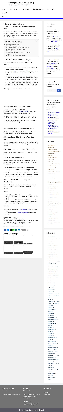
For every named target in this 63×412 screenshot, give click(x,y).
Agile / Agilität (51, 145)
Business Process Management (54, 151)
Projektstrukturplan (52, 337)
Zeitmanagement (52, 377)
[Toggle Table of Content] (36, 41)
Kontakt (5, 13)
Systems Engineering (53, 217)
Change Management (51, 153)
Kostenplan (51, 291)
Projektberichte (51, 315)
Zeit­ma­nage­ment (22, 212)
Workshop (50, 375)
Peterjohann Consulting (21, 2)
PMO (49, 303)
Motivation (56, 295)
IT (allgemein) (51, 171)
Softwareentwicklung (53, 359)
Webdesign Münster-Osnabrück (10, 394)
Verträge (50, 369)
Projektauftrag (51, 313)
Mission (56, 293)
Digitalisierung (50, 161)
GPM (56, 266)
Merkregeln (50, 293)
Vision (56, 369)
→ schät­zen (27, 71)
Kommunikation (51, 173)
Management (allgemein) (54, 182)
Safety (56, 351)
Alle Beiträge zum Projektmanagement (53, 115)
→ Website (55, 60)
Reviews (49, 349)
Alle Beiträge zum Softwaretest (52, 129)
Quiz (49, 343)
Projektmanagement (53, 193)
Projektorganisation (52, 323)
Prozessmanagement (52, 197)
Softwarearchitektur (52, 357)
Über (4, 9)
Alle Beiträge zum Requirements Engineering (52, 122)
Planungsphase (51, 301)
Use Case (50, 365)
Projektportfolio (51, 331)
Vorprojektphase (53, 373)
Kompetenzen (51, 287)
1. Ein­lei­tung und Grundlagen (11, 44)
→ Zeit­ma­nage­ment (23, 111)
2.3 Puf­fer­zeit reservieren (11, 50)
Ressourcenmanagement (53, 347)
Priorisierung (56, 303)
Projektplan (51, 327)
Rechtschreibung (51, 345)
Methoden (51, 184)
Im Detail (26, 9)
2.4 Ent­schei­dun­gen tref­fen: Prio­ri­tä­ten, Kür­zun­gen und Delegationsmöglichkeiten (18, 53)
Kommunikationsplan (51, 285)
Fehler (50, 264)
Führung (57, 163)
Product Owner (51, 305)
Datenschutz (47, 394)
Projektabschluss (52, 309)
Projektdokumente (53, 319)
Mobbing (49, 295)
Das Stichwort (37, 9)
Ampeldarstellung (51, 236)
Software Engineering (53, 211)
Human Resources (52, 167)
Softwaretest (51, 213)
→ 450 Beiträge (53, 63)
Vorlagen (49, 371)
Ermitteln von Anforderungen (53, 261)
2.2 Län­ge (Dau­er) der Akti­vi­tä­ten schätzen (15, 49)
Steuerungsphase (51, 361)
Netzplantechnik (51, 297)
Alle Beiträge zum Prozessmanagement (53, 118)
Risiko (55, 349)
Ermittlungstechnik (52, 263)
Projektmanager (51, 321)
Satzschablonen (51, 353)
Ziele (49, 379)
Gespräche (50, 266)
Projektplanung (52, 329)
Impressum (47, 392)
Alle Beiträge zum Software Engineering (53, 126)
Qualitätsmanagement (53, 201)
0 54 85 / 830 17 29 (56, 36)
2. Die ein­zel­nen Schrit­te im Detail (12, 46)
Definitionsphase (52, 254)
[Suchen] (59, 90)
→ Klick (56, 48)
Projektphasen (50, 325)
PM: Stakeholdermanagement (31, 403)
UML (57, 363)
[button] (3, 16)
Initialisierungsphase (52, 270)
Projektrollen (51, 333)
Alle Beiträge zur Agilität (54, 112)
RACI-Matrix (55, 343)
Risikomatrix (50, 351)
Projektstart (51, 335)
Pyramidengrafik (52, 341)
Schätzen (51, 355)
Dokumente (50, 163)
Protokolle (50, 339)
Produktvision (51, 307)
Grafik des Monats (52, 165)
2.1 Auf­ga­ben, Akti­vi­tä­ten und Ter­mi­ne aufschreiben (17, 47)
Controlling (50, 155)
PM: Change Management (30, 404)
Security (57, 355)
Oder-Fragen (52, 188)
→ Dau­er (13, 71)
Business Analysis (52, 149)
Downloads (50, 9)
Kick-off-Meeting (51, 283)
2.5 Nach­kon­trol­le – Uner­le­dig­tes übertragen (16, 55)
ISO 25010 (50, 276)
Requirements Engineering (54, 203)
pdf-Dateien (50, 299)
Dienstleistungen (51, 159)
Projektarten (50, 311)
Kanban (57, 171)
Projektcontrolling (52, 317)
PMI (58, 301)
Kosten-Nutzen (51, 289)
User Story (51, 367)
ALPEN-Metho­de (24, 209)
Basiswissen (14, 9)
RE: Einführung (28, 401)
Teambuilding (51, 363)
